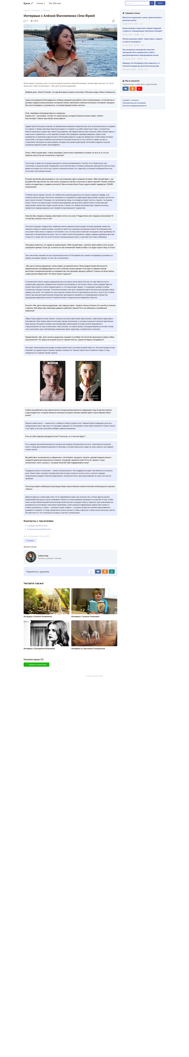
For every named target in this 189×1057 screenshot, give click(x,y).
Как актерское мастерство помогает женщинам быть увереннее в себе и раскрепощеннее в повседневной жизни (140, 52)
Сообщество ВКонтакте (37, 525)
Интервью (46, 10)
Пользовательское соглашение (134, 103)
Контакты (135, 100)
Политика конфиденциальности (134, 105)
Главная (26, 10)
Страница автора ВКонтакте (39, 529)
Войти (160, 3)
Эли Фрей (109, 83)
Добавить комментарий (37, 664)
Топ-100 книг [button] (55, 3)
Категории (36, 10)
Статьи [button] (40, 3)
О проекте (126, 100)
